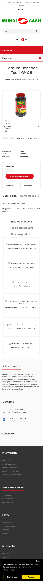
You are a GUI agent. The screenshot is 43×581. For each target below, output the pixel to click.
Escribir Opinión (33, 138)
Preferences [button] (12, 577)
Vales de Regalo (8, 526)
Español (20, 9)
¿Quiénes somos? (9, 464)
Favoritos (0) (17, 3)
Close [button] (38, 561)
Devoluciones (7, 499)
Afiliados (5, 530)
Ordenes (5, 557)
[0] (26, 39)
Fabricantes (7, 522)
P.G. (6, 211)
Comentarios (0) (30, 196)
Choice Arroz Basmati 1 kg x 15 (21, 347)
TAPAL (37, 209)
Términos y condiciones (11, 475)
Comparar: (28, 186)
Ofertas (5, 533)
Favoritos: (9, 186)
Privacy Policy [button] (9, 570)
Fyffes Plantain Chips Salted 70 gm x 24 (21, 248)
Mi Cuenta (7, 3)
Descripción (10, 196)
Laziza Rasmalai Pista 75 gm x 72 (21, 267)
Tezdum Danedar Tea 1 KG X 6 (26, 79)
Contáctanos (7, 495)
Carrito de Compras (31, 3)
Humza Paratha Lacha (21, 286)
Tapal (21, 151)
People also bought (21, 228)
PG (3, 211)
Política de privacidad (10, 471)
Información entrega (10, 467)
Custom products (21, 234)
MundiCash (9, 79)
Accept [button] (31, 577)
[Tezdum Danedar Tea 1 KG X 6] (21, 104)
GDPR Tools (6, 460)
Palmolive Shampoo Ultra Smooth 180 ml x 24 (21, 308)
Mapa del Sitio (7, 502)
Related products (21, 221)
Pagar (21, 5)
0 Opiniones (20, 138)
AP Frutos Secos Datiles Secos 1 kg (21, 328)
